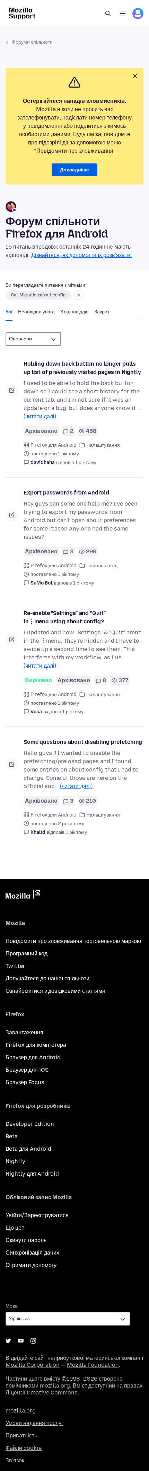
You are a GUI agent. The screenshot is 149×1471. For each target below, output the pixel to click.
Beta (12, 1136)
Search (108, 13)
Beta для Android (28, 1148)
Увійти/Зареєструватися (37, 1215)
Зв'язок (15, 1460)
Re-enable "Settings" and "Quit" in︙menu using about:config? (65, 617)
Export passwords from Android (66, 492)
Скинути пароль (26, 1240)
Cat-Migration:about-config (38, 295)
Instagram (33, 1341)
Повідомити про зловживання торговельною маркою (73, 941)
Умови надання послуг (34, 1423)
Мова (12, 1306)
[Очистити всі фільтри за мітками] (79, 295)
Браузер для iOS (27, 1070)
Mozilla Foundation (93, 1365)
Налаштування (103, 445)
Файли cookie (24, 1448)
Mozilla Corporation (33, 1365)
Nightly (15, 1161)
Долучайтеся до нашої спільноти (47, 978)
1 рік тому (85, 462)
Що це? (15, 1227)
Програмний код (26, 953)
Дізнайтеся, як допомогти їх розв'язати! (81, 255)
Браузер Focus (25, 1082)
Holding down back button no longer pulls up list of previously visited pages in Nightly (82, 367)
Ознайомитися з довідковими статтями (55, 991)
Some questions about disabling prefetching (83, 742)
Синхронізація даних (32, 1252)
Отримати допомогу (31, 1265)
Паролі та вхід (101, 566)
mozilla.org (21, 1410)
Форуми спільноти (32, 42)
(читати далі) (40, 416)
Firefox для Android (53, 445)
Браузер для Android (33, 1057)
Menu (122, 13)
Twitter (15, 966)
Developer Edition (30, 1124)
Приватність (21, 1435)
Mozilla (23, 895)
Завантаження (24, 1032)
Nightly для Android (32, 1173)
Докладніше (74, 170)
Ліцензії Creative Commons (42, 1392)
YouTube (21, 1341)
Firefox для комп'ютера (36, 1045)
